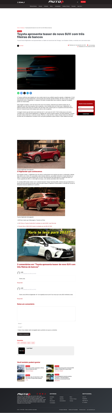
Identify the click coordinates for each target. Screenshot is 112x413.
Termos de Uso (82, 409)
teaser (29, 342)
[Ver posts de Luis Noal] (18, 46)
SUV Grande (23, 342)
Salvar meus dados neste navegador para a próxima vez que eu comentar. (37, 330)
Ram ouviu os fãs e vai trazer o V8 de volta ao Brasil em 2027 (34, 368)
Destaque (22, 27)
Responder (20, 282)
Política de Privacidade (73, 409)
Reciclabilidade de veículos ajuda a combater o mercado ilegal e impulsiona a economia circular (63, 378)
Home (18, 27)
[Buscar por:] (77, 2)
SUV (18, 342)
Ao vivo (83, 1)
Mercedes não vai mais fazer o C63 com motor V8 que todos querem (34, 377)
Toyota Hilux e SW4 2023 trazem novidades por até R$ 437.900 (35, 226)
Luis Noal (21, 45)
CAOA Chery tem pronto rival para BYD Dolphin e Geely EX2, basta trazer (64, 368)
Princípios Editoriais (63, 409)
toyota (33, 342)
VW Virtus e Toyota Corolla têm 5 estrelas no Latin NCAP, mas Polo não (37, 223)
